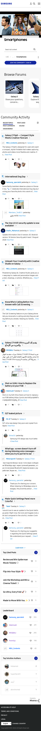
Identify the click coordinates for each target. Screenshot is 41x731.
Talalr (8, 506)
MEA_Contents (11, 143)
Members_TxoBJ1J (15, 212)
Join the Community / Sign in (20, 63)
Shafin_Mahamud (12, 231)
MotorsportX (11, 459)
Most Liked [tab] (21, 123)
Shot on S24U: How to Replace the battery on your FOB (20, 384)
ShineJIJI (12, 435)
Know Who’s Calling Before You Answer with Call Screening (19, 303)
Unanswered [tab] (8, 129)
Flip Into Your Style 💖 (13, 571)
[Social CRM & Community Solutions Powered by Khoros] (34, 700)
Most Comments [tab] (9, 126)
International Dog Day (15, 176)
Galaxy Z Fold (27, 350)
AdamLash (10, 391)
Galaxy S (14, 96)
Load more (19, 548)
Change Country (19, 723)
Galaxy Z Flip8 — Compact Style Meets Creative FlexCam (19, 136)
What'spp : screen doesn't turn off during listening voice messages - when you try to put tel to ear (20, 451)
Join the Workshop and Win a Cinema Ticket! (16, 582)
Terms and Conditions (10, 711)
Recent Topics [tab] (8, 123)
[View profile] (3, 143)
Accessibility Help (8, 707)
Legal (3, 719)
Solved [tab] (21, 126)
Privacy (4, 715)
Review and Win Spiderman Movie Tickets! (15, 561)
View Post (8, 155)
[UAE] (6, 3)
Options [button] (34, 57)
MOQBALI (9, 350)
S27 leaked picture (13, 413)
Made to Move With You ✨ (15, 600)
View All (20, 552)
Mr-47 (8, 419)
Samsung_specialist (13, 182)
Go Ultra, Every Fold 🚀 (14, 592)
